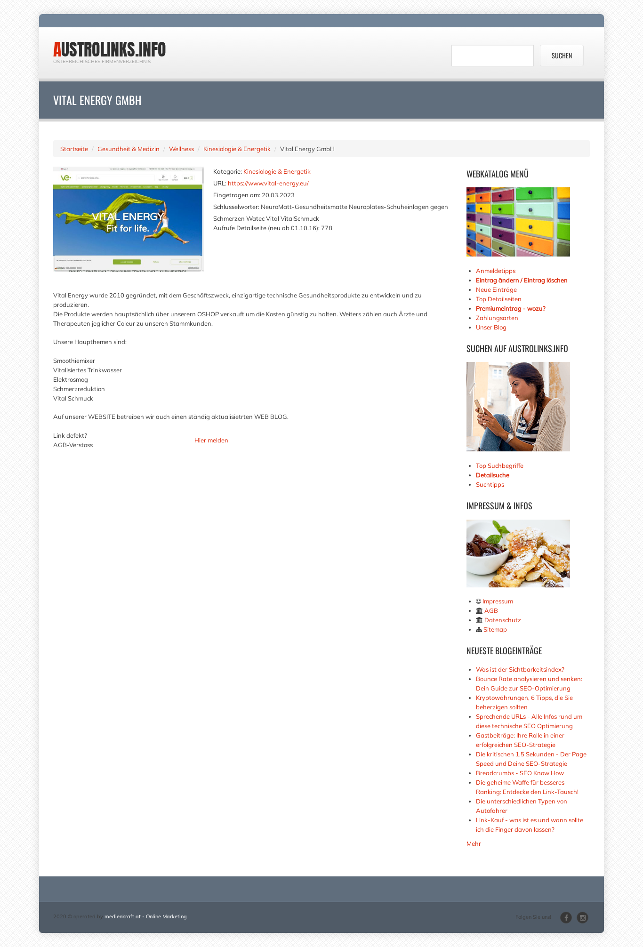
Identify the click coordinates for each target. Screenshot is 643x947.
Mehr (473, 843)
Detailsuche (492, 475)
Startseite (74, 148)
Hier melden (211, 440)
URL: (219, 183)
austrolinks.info (109, 49)
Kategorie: (227, 171)
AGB (491, 610)
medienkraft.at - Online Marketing (145, 916)
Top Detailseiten (499, 299)
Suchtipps (490, 484)
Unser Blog (492, 327)
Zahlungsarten (497, 317)
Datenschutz (502, 620)
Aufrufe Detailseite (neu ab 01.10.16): (266, 228)
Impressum (497, 601)
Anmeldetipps (495, 270)
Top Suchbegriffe (499, 465)
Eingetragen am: (236, 195)
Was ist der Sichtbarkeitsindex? (520, 669)
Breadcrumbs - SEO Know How (520, 773)
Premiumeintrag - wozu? (511, 308)
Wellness (181, 148)
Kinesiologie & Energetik (237, 148)
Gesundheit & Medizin (128, 148)
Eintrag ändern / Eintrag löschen (522, 280)
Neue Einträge (496, 289)
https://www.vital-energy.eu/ (268, 183)
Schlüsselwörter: (236, 206)
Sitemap (495, 629)
